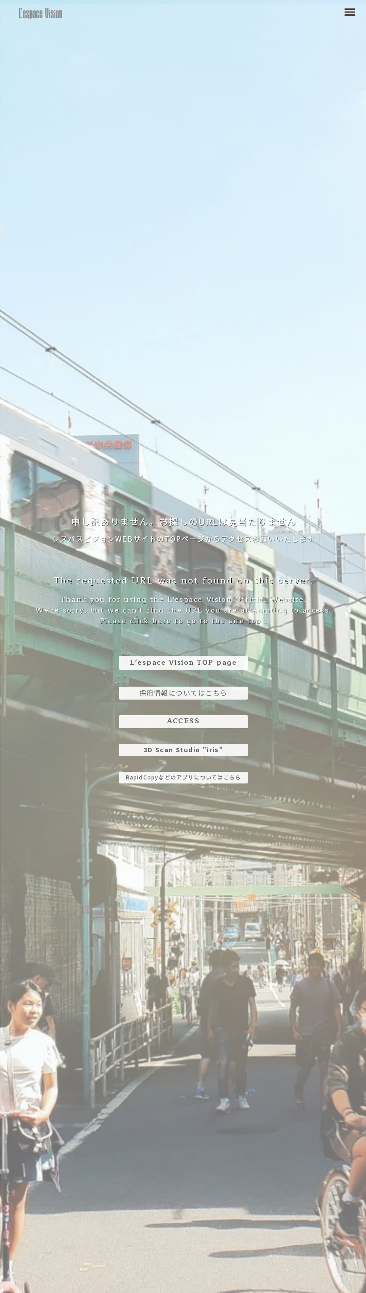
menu (350, 12)
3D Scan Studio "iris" (183, 749)
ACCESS (183, 721)
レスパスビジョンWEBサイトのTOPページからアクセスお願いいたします (183, 538)
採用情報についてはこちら (183, 692)
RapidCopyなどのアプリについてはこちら (183, 777)
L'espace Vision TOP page (183, 662)
